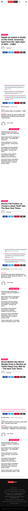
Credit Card (14, 106)
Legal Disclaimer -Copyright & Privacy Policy (15, 501)
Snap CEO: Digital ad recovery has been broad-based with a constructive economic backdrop (15, 97)
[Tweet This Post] (11, 52)
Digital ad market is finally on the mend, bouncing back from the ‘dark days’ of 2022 (15, 87)
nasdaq (20, 269)
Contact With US (14, 503)
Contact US (14, 488)
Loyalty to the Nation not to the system (15, 491)
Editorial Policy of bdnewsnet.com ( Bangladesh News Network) (14, 494)
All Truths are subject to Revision (14, 489)
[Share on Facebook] (5, 52)
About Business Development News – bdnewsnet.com (14, 497)
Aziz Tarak (9, 48)
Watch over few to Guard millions (14, 499)
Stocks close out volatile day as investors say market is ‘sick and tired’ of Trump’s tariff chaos (15, 255)
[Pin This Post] (17, 52)
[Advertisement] (14, 19)
